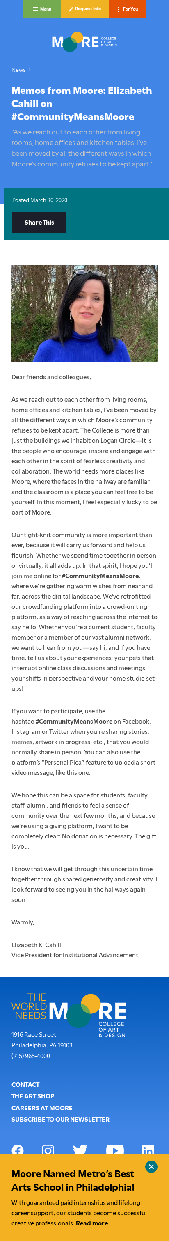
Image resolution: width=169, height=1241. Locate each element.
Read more (92, 1223)
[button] (42, 9)
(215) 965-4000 (30, 1056)
